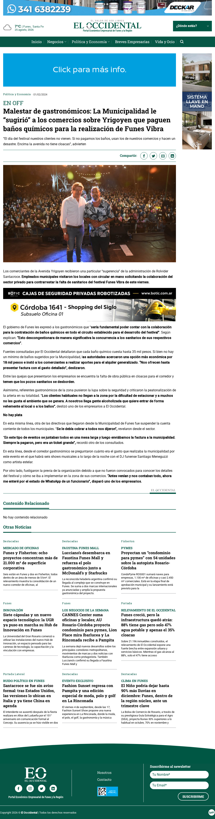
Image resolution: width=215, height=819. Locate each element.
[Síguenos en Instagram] (30, 788)
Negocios (55, 41)
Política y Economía (89, 41)
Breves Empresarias (132, 41)
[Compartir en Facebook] (144, 156)
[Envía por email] (162, 156)
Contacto (104, 779)
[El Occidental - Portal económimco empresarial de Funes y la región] (107, 26)
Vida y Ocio (165, 41)
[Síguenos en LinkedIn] (53, 788)
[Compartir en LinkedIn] (172, 156)
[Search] (182, 42)
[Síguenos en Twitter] (41, 788)
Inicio (36, 41)
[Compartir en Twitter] (153, 156)
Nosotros (104, 772)
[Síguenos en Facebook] (18, 788)
